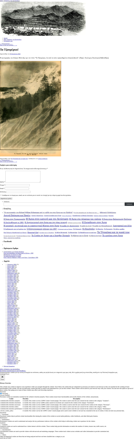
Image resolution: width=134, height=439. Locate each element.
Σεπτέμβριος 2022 (12, 333)
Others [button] (2, 433)
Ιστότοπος (3, 192)
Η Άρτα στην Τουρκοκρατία (14, 219)
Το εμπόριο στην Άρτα (112, 235)
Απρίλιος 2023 (11, 322)
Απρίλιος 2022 (11, 340)
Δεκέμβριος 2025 (11, 276)
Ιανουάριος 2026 (11, 274)
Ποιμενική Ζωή (33, 232)
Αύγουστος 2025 (11, 282)
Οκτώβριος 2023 (11, 314)
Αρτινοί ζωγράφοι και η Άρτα (52, 215)
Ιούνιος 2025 (10, 285)
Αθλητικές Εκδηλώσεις (108, 212)
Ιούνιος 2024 (10, 302)
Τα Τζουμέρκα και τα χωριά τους (19, 158)
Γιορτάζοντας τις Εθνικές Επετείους (82, 215)
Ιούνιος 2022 (10, 337)
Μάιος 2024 (10, 304)
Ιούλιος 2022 (10, 336)
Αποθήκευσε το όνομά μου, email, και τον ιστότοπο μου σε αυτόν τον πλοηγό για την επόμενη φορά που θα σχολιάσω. (36, 195)
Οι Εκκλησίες (88, 229)
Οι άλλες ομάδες (118, 229)
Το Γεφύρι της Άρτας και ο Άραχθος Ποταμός (50, 235)
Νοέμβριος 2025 (11, 277)
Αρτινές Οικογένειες (37, 215)
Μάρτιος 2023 (11, 324)
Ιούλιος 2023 (10, 318)
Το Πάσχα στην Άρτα (95, 236)
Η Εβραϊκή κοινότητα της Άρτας (74, 222)
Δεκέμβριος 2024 (11, 293)
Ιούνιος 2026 (10, 267)
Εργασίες (111, 215)
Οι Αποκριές (77, 229)
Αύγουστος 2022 (11, 334)
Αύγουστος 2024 (11, 299)
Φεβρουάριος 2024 (12, 308)
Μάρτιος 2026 (11, 271)
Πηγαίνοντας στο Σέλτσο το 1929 (12, 254)
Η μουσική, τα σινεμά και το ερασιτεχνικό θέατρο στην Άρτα (31, 225)
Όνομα (2, 185)
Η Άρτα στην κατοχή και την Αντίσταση (47, 218)
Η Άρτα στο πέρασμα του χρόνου (85, 219)
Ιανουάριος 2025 (11, 292)
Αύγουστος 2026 (11, 264)
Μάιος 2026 (10, 269)
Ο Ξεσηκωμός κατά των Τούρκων (65, 229)
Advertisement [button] (4, 428)
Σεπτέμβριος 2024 (12, 298)
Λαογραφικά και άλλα (122, 225)
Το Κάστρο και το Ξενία (79, 236)
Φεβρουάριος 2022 (12, 343)
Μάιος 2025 (10, 286)
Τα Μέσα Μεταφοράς (61, 232)
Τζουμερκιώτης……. (6, 43)
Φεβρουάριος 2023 (12, 325)
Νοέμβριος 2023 (11, 312)
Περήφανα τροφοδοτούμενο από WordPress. (13, 371)
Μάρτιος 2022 (11, 341)
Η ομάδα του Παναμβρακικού (102, 226)
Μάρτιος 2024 (11, 306)
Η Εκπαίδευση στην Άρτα (94, 222)
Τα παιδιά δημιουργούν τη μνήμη (12, 256)
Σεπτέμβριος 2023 (12, 315)
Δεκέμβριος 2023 (11, 311)
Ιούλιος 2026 (10, 266)
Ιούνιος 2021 (10, 354)
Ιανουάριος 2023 (11, 327)
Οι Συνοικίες (108, 229)
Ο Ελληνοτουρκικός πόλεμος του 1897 (42, 229)
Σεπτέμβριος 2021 (12, 350)
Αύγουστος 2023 (11, 317)
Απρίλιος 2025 (11, 287)
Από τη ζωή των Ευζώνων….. (8, 45)
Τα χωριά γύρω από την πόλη (10, 235)
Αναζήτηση (6, 201)
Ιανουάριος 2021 (11, 362)
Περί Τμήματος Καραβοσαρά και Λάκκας (15, 232)
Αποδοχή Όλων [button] (4, 374)
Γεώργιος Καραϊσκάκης (67, 215)
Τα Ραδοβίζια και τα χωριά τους (87, 232)
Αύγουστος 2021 (11, 352)
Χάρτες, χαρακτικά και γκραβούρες (12, 237)
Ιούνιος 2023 (10, 320)
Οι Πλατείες (99, 229)
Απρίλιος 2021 (11, 357)
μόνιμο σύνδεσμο (42, 158)
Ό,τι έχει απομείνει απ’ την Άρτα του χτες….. (86, 212)
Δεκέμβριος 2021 (11, 346)
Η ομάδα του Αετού (86, 226)
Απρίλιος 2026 (11, 270)
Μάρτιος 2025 (11, 289)
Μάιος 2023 (10, 321)
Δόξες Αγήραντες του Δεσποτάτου (10, 1)
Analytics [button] (2, 423)
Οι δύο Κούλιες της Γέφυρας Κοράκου (14, 251)
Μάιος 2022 (10, 338)
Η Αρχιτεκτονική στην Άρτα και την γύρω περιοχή (46, 222)
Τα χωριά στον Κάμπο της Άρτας (23, 235)
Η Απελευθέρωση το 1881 (14, 222)
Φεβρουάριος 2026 (12, 273)
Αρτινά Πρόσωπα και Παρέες (17, 215)
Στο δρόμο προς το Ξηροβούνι (46, 232)
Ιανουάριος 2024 (11, 309)
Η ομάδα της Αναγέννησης (69, 226)
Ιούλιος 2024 (10, 301)
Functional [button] (3, 412)
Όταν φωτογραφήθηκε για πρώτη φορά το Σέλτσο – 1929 (18, 253)
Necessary (5, 393)
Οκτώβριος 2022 (11, 331)
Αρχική (5, 38)
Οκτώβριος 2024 (11, 296)
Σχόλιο (2, 182)
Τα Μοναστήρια (72, 232)
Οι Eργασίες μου (8, 41)
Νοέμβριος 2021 (11, 347)
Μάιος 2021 (10, 356)
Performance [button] (3, 418)
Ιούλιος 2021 (10, 353)
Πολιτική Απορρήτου (9, 366)
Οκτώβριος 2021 (11, 349)
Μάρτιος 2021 (11, 359)
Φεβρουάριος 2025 (12, 290)
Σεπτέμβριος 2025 (12, 280)
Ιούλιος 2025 (10, 283)
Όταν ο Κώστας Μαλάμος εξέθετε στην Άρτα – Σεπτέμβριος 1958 (21, 257)
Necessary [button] (3, 391)
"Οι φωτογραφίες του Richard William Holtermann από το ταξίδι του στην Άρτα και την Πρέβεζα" (38, 212)
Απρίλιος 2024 (11, 305)
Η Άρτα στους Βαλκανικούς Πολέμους (117, 219)
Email (2, 188)
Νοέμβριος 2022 (11, 330)
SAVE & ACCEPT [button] (5, 438)
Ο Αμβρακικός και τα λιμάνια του (15, 229)
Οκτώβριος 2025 (11, 279)
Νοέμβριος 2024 (11, 295)
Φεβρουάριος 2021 (12, 360)
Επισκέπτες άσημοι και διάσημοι (101, 215)
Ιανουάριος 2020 (11, 363)
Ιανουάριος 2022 (11, 344)
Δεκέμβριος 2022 (11, 328)
